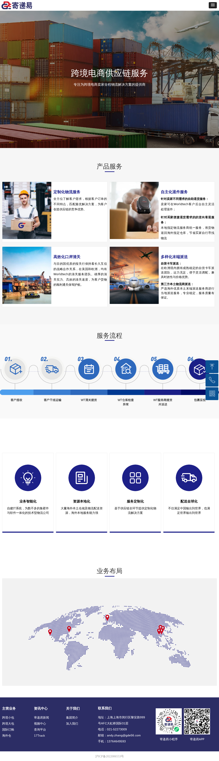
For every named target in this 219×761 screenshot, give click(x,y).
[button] (213, 5)
